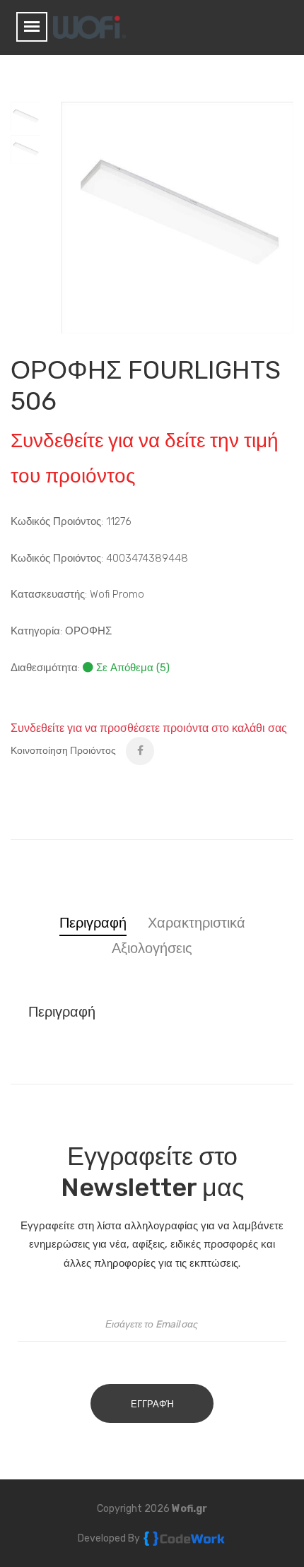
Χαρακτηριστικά (196, 922)
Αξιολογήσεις (152, 948)
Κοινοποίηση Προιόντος (63, 751)
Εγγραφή (152, 1404)
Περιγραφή (93, 922)
